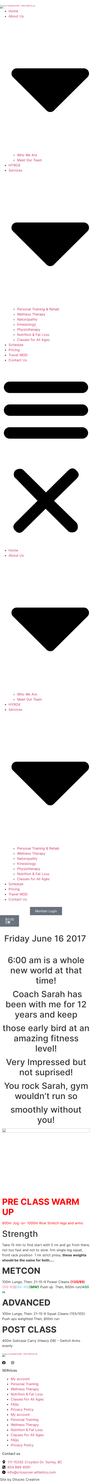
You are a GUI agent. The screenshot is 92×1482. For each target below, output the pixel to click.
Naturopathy (27, 319)
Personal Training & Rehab (38, 309)
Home (13, 11)
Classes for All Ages (33, 340)
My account (20, 1379)
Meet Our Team (29, 160)
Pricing (14, 350)
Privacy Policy (22, 1409)
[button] (46, 455)
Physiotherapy (28, 329)
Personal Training (25, 1384)
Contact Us (18, 360)
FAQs (15, 1404)
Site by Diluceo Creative (19, 1479)
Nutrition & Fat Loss (27, 1394)
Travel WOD (18, 355)
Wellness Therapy (31, 314)
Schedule (16, 345)
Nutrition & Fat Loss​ (33, 334)
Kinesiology (26, 324)
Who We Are (27, 155)
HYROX (14, 165)
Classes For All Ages (27, 1399)
